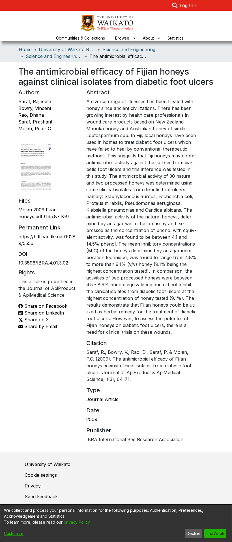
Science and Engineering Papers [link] (54, 56)
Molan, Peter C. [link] (35, 128)
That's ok (215, 533)
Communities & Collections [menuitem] (80, 38)
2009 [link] (91, 419)
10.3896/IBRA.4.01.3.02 (43, 263)
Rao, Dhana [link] (31, 115)
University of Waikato (47, 464)
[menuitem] (124, 38)
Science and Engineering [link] (128, 49)
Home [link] (25, 49)
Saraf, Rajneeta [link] (34, 101)
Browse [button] (122, 38)
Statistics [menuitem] (175, 38)
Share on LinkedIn (43, 313)
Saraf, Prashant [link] (35, 122)
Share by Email (40, 326)
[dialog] (116, 523)
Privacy (33, 486)
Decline (193, 533)
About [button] (148, 38)
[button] (174, 5)
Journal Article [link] (102, 399)
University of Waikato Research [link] (67, 49)
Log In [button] (187, 5)
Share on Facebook (45, 306)
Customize (13, 533)
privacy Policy (77, 522)
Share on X (36, 319)
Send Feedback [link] (41, 496)
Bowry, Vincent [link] (34, 108)
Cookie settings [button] (41, 475)
